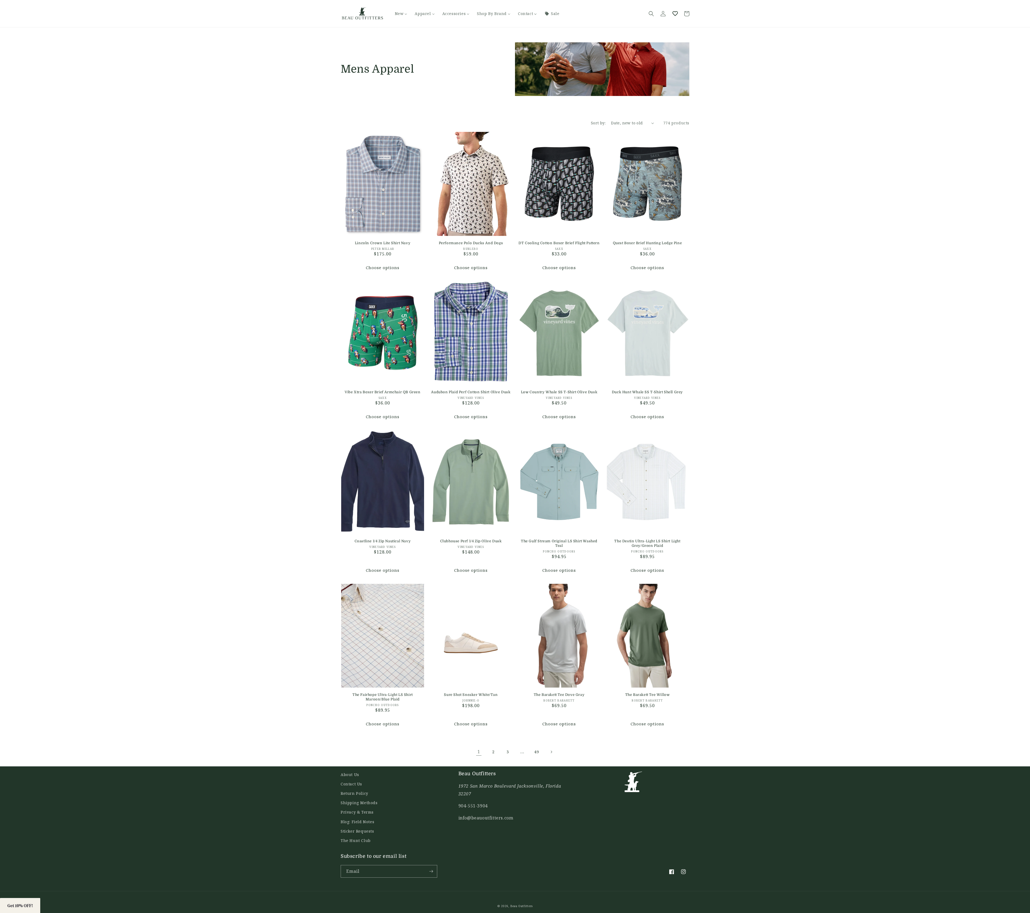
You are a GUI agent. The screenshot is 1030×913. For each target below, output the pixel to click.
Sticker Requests (357, 831)
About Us (350, 774)
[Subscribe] (431, 871)
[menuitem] (401, 13)
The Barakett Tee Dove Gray (559, 695)
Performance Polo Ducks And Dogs (471, 243)
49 (536, 751)
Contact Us (351, 783)
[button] (651, 14)
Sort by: (598, 122)
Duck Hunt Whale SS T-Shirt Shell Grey (647, 392)
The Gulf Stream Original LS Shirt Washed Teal (559, 543)
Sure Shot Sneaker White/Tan (471, 695)
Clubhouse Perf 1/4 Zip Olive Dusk (471, 541)
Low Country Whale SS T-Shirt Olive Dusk (559, 392)
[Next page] (551, 752)
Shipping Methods (359, 802)
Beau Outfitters (521, 906)
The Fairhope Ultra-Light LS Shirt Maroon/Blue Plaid (382, 697)
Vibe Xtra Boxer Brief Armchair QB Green (382, 392)
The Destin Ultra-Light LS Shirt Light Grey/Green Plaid (647, 543)
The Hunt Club (356, 840)
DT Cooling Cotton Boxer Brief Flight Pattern (558, 243)
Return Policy (354, 793)
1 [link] (478, 752)
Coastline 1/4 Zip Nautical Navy (383, 541)
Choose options (382, 267)
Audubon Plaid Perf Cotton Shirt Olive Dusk (470, 392)
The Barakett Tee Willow (647, 695)
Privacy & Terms (357, 812)
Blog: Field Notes (357, 821)
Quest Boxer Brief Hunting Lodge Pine (647, 243)
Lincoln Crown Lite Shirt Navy (382, 243)
